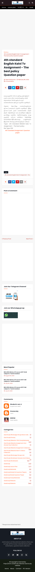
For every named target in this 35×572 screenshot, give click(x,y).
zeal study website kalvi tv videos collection (17, 451)
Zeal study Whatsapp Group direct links (17, 435)
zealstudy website (17, 481)
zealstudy (17, 464)
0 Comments (10, 81)
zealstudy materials (17, 469)
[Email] (21, 87)
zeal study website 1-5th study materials (17, 440)
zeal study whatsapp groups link (17, 455)
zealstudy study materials (17, 478)
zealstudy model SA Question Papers (17, 472)
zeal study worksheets (16, 461)
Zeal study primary (17, 437)
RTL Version (26, 569)
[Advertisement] (17, 29)
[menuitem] (4, 7)
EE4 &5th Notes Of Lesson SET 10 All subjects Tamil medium (15, 373)
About (12, 569)
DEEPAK (12, 418)
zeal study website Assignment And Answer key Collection (17, 444)
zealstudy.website (17, 483)
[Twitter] (13, 87)
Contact (18, 569)
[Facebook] (9, 87)
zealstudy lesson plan (17, 466)
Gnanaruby (14, 411)
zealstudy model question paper (17, 475)
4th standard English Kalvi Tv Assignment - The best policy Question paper (17, 55)
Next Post (29, 239)
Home (6, 52)
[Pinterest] (17, 87)
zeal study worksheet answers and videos (17, 458)
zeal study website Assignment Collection (17, 448)
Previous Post (7, 239)
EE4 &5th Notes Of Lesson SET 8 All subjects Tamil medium (15, 388)
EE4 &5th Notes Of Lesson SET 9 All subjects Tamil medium (15, 380)
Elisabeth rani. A (16, 404)
